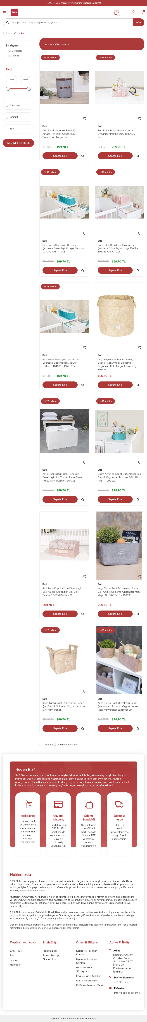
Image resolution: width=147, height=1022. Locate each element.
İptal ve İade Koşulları (88, 976)
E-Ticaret (62, 1018)
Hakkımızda (50, 950)
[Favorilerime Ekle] (84, 119)
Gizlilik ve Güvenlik (86, 980)
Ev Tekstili (13, 55)
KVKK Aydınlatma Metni (89, 985)
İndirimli (13, 116)
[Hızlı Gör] (82, 155)
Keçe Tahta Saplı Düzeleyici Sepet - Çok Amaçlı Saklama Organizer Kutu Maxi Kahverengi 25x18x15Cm (119, 706)
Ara (138, 22)
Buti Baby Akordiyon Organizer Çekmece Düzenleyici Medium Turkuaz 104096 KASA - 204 (60, 363)
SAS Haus (16, 950)
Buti (44, 126)
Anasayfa (11, 33)
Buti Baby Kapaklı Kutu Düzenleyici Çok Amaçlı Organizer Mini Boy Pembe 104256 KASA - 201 (62, 592)
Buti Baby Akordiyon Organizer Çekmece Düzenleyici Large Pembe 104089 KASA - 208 (118, 248)
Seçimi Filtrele (18, 143)
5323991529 (121, 982)
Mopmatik (15, 964)
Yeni (12, 128)
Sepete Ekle (60, 155)
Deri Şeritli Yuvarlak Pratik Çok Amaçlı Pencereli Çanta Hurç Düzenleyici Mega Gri (60, 134)
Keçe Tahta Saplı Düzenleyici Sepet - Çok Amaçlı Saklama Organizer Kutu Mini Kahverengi (63, 706)
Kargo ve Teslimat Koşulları (86, 952)
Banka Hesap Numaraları (51, 957)
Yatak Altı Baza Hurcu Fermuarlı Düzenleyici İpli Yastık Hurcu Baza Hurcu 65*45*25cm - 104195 (62, 477)
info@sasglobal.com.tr (127, 992)
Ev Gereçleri (15, 50)
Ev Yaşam (12, 45)
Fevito (13, 960)
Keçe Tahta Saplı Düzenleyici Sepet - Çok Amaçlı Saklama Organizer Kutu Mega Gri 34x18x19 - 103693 (119, 592)
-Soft (54, 1018)
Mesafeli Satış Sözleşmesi (84, 969)
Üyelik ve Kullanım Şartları (86, 960)
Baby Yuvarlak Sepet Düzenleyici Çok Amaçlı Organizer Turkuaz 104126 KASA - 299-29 (119, 477)
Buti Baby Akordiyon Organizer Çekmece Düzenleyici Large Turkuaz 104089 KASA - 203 (63, 248)
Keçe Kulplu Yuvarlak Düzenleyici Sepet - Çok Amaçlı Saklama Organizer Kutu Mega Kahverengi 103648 (117, 364)
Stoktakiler (15, 105)
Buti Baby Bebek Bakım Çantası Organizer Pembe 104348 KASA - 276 (117, 134)
